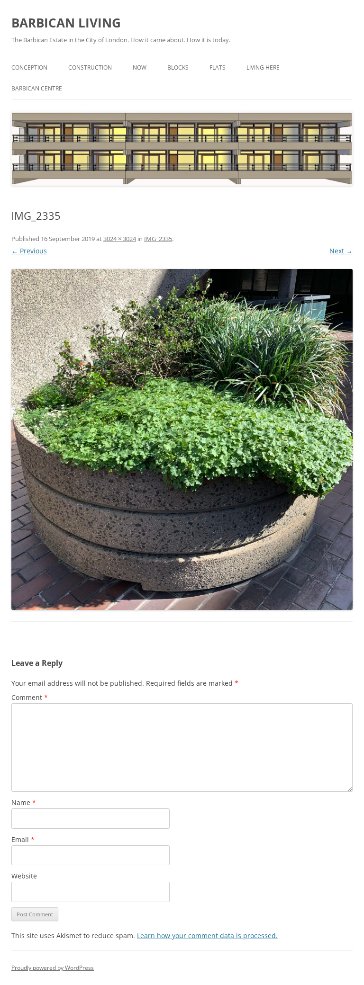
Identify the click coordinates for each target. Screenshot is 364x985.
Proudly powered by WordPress (52, 968)
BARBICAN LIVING (66, 22)
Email (23, 839)
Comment (29, 697)
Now (139, 67)
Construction (90, 67)
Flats (217, 67)
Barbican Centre (36, 88)
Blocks (178, 67)
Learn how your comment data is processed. (207, 935)
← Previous (29, 250)
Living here (263, 67)
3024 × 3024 (119, 238)
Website (24, 875)
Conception (29, 67)
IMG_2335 (158, 238)
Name (23, 802)
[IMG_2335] (182, 439)
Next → (341, 250)
